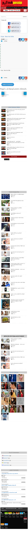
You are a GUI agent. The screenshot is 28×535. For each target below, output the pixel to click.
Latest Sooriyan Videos (14, 107)
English (12, 10)
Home (2, 508)
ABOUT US (20, 508)
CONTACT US (3, 510)
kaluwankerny (6, 455)
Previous (2, 93)
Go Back (5, 41)
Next (25, 93)
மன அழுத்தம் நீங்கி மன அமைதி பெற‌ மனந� (9, 492)
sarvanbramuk (6, 460)
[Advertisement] (14, 176)
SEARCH (25, 16)
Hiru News (18, 10)
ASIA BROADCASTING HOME (11, 508)
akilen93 (5, 462)
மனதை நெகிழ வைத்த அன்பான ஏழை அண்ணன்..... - (11, 473)
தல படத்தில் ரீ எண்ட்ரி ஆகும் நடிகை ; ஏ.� (9, 499)
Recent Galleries (14, 372)
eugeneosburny (7, 465)
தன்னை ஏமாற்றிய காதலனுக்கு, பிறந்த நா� (9, 485)
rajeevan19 (6, 458)
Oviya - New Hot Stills (7, 36)
